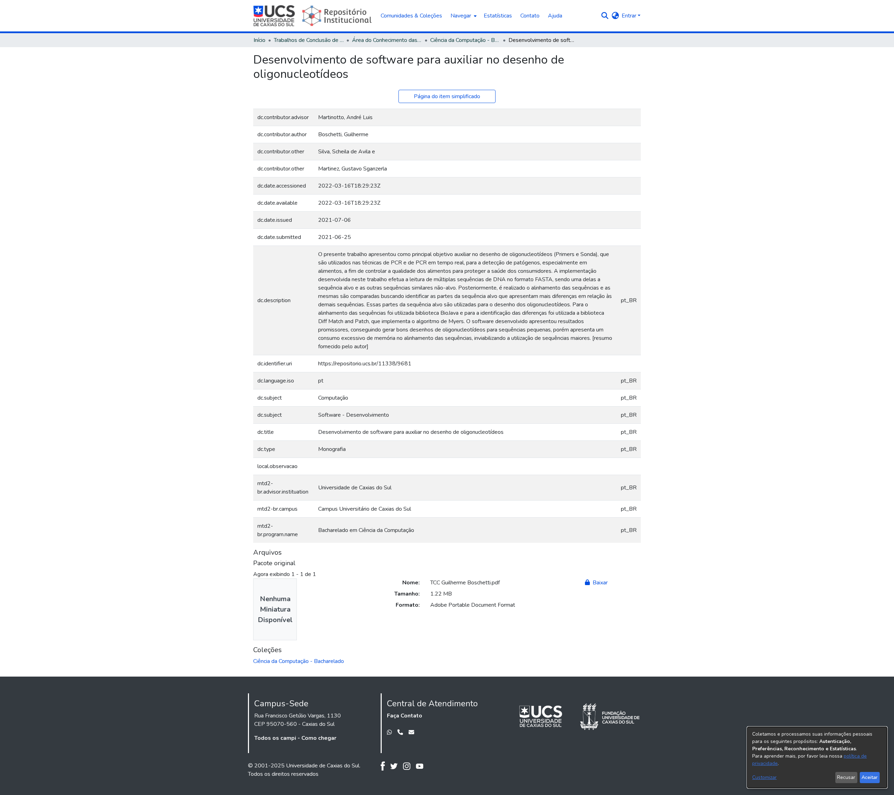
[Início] (313, 15)
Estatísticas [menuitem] (498, 16)
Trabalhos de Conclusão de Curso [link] (309, 40)
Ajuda (555, 16)
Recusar (846, 777)
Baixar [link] (599, 582)
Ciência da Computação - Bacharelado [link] (465, 40)
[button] (604, 16)
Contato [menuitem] (530, 16)
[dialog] (817, 757)
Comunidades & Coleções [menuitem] (411, 16)
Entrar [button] (630, 16)
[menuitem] (463, 15)
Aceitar (870, 777)
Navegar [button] (460, 16)
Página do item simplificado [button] (447, 96)
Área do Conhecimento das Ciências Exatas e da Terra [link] (387, 40)
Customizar (764, 777)
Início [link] (259, 40)
